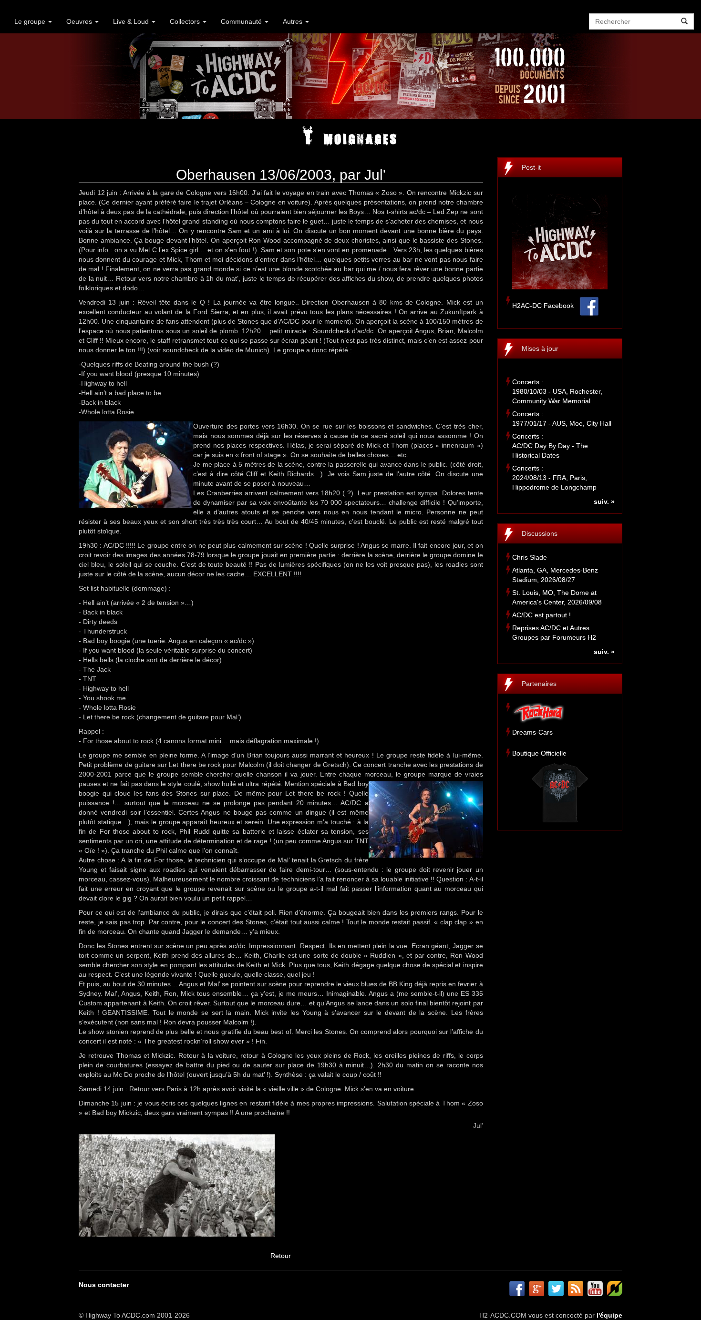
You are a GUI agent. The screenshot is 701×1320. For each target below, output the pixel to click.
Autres (293, 21)
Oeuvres (80, 21)
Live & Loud (132, 21)
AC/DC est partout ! (541, 615)
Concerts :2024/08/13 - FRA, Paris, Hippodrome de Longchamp (554, 477)
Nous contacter (104, 1285)
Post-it (531, 167)
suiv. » (604, 501)
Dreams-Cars (532, 732)
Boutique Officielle (539, 753)
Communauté (242, 21)
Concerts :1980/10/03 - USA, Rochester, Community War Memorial (557, 391)
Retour (280, 1255)
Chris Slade (529, 557)
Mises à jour (540, 348)
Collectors (186, 21)
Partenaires (539, 683)
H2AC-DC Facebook (543, 305)
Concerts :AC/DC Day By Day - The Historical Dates (550, 445)
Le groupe (30, 21)
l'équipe (609, 1315)
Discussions (539, 533)
